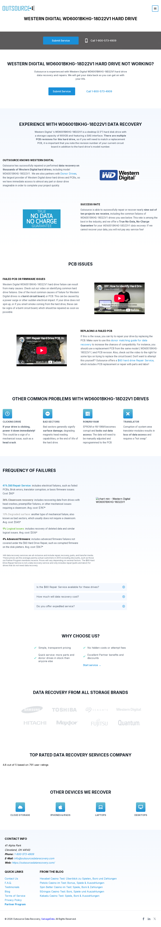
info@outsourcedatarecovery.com (34, 858)
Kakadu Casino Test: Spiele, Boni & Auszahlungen (69, 895)
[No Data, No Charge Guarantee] (42, 219)
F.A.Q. (8, 882)
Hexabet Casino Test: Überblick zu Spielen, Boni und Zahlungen (78, 878)
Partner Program (15, 904)
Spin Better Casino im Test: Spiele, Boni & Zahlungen (71, 887)
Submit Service (61, 40)
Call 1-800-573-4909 (103, 40)
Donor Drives (68, 173)
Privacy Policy (13, 900)
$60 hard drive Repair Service (136, 360)
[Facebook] (143, 918)
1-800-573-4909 (24, 854)
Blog (7, 891)
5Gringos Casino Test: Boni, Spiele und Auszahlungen (72, 891)
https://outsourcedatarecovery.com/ (33, 862)
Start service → (92, 665)
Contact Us (11, 878)
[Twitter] (154, 918)
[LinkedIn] (149, 918)
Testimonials (12, 887)
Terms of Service (15, 895)
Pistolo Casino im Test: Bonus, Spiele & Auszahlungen (72, 882)
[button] (80, 587)
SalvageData (48, 919)
